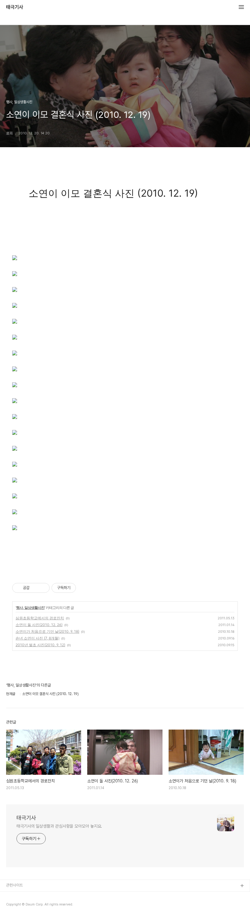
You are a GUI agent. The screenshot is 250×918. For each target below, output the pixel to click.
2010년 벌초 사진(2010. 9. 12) (40, 645)
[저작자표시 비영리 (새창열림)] (81, 587)
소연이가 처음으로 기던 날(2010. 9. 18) (47, 631)
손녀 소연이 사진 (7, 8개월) (37, 638)
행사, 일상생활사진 (30, 607)
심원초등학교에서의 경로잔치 (40, 618)
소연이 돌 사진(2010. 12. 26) (39, 624)
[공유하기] (35, 587)
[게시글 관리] (43, 587)
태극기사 (14, 7)
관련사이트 (14, 885)
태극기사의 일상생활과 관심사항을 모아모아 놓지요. (59, 826)
